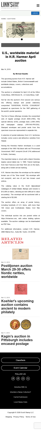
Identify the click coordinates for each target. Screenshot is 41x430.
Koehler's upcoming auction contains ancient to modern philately (17, 306)
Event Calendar (20, 368)
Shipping (8, 417)
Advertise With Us (20, 387)
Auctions (11, 19)
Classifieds (20, 360)
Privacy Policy (18, 417)
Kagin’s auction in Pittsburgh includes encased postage (17, 340)
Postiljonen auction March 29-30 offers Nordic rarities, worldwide (16, 271)
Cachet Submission (20, 397)
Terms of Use (31, 417)
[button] (4, 32)
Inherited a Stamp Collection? (20, 392)
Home (3, 19)
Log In (35, 13)
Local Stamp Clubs (20, 402)
